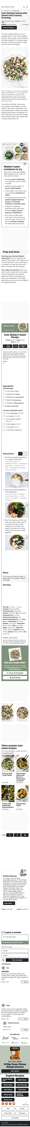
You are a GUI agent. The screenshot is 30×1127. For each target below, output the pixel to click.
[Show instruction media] (20, 453)
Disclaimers (22, 1113)
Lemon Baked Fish (7, 1079)
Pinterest (10, 1103)
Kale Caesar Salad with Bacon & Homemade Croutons (21, 777)
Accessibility (15, 1118)
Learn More (8, 903)
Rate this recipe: (7, 947)
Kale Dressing (22, 1085)
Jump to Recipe (8, 28)
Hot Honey (8, 1089)
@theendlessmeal (13, 667)
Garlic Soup (22, 1080)
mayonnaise (19, 397)
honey (17, 394)
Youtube (13, 1103)
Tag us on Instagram (16, 673)
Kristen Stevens (11, 21)
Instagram (2, 1103)
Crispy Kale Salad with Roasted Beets (8, 805)
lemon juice (17, 400)
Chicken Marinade (20, 1094)
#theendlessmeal (15, 669)
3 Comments (26, 24)
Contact (22, 1108)
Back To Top (26, 1104)
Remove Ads (23, 346)
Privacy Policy (8, 1113)
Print (16, 346)
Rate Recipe (8, 346)
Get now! (15, 1071)
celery (13, 424)
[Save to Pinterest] (9, 835)
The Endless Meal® (11, 7)
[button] (8, 328)
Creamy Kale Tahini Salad (7, 774)
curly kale (13, 413)
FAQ (8, 1108)
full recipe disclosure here (17, 643)
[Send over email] (25, 835)
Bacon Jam (8, 1100)
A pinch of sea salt (11, 406)
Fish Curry (22, 1089)
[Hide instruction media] (25, 453)
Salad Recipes (15, 11)
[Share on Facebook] (17, 835)
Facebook (6, 1103)
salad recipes (8, 753)
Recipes (7, 11)
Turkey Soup (7, 1095)
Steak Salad (8, 1085)
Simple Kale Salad (20, 804)
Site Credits (4, 1122)
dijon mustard (19, 403)
